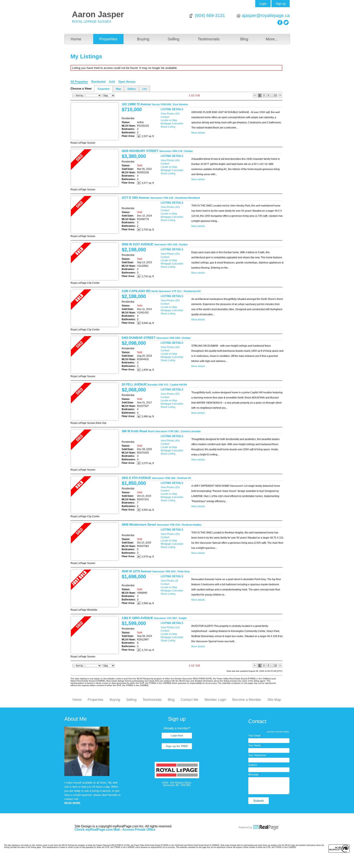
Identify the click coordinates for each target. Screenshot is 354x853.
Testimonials (209, 39)
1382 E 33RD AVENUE (154, 618)
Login (263, 3)
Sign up (281, 3)
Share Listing (168, 126)
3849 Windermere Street (162, 524)
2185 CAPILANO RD (161, 291)
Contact (165, 117)
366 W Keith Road (161, 431)
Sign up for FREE (177, 746)
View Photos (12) (170, 627)
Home (76, 39)
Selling (173, 39)
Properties (108, 39)
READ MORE (72, 803)
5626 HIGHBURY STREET (157, 151)
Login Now (177, 735)
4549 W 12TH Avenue (156, 571)
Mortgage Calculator (172, 123)
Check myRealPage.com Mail (97, 829)
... (271, 95)
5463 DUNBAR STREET (156, 337)
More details (198, 132)
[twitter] (286, 22)
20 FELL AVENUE (154, 384)
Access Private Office (138, 829)
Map (118, 88)
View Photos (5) (169, 580)
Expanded (103, 88)
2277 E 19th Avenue (161, 197)
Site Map (274, 700)
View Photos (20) (170, 253)
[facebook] (280, 22)
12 (275, 95)
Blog (244, 39)
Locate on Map (169, 120)
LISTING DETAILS (172, 109)
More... (272, 39)
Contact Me (189, 700)
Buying (143, 39)
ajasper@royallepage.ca (266, 15)
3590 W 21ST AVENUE (155, 244)
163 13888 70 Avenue (155, 104)
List (144, 88)
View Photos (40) (170, 113)
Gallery (131, 88)
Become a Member (246, 700)
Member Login (215, 700)
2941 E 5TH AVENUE (156, 478)
